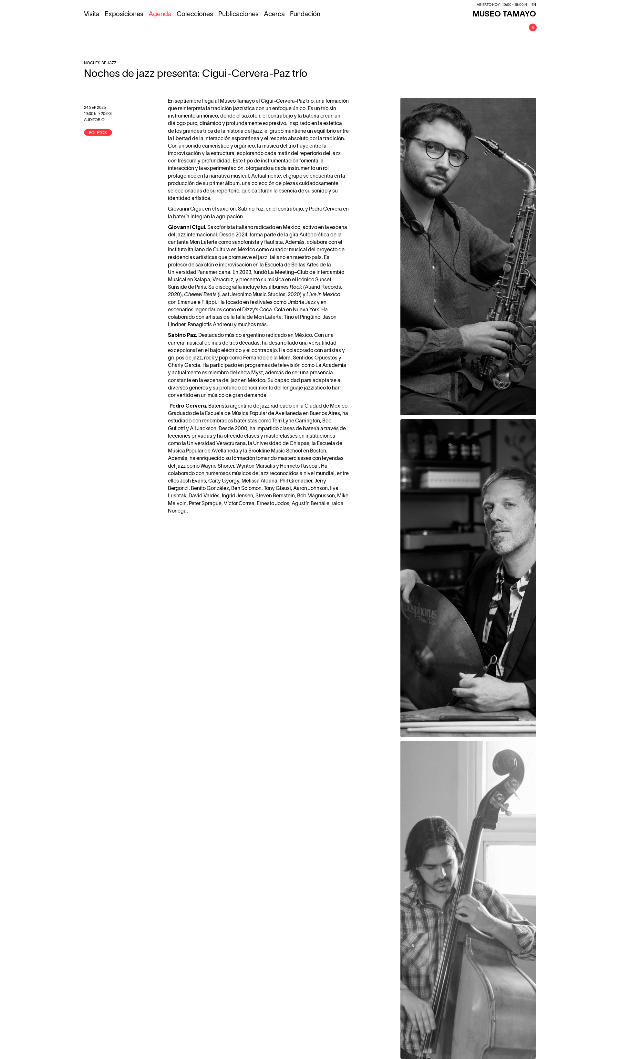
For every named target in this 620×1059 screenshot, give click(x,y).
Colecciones (195, 14)
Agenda (160, 14)
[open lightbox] (468, 257)
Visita (91, 14)
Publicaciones (238, 14)
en (534, 4)
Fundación (305, 14)
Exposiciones (124, 14)
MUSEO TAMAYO (504, 14)
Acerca (274, 14)
